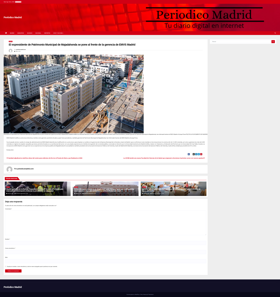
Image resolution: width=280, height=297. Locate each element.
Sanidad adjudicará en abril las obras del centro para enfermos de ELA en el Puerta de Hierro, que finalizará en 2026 (45, 158)
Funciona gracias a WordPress (133, 294)
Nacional (38, 33)
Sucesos (29, 33)
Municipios (21, 33)
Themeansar (150, 294)
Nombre (7, 239)
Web (6, 257)
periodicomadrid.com (21, 49)
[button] (275, 33)
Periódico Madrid (13, 17)
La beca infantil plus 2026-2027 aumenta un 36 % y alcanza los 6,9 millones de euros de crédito (171, 190)
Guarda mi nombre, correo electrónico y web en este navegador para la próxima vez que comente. (32, 266)
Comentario (8, 209)
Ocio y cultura (58, 33)
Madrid (12, 33)
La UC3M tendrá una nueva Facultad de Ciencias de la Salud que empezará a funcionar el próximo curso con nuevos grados (163, 158)
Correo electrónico (10, 248)
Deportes (47, 33)
